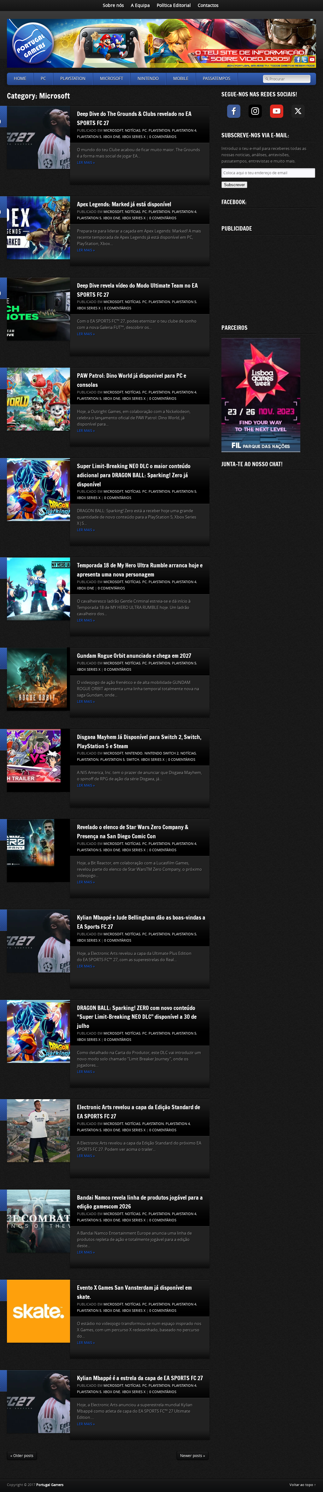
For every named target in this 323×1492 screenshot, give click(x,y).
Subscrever (234, 184)
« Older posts (21, 1456)
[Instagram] (255, 111)
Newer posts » (192, 1456)
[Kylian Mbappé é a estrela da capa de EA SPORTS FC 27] (38, 1401)
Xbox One (111, 137)
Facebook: (234, 202)
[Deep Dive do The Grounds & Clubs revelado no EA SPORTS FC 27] (38, 137)
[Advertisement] (268, 278)
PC (43, 78)
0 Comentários (162, 137)
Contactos (208, 5)
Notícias (132, 131)
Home (20, 78)
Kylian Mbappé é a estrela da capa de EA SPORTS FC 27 (140, 1378)
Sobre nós (113, 5)
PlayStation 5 (89, 137)
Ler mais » (86, 163)
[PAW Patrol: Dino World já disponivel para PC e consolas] (38, 399)
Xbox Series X (133, 137)
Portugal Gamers (49, 1485)
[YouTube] (276, 111)
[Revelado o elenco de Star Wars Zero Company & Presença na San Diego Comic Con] (30, 850)
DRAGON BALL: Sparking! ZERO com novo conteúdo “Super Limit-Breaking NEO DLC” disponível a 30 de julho (137, 1017)
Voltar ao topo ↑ (303, 1485)
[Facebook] (233, 111)
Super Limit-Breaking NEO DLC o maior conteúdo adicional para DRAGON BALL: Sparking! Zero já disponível (134, 475)
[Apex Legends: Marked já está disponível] (38, 227)
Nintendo (148, 78)
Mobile (180, 78)
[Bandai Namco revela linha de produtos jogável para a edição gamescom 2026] (38, 1221)
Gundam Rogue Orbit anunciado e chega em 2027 (134, 655)
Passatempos (216, 78)
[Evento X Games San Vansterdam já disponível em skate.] (38, 1311)
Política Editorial (174, 5)
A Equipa (140, 5)
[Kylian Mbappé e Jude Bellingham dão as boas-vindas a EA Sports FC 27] (38, 941)
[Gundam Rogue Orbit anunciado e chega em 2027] (37, 679)
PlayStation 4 (184, 131)
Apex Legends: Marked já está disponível (124, 204)
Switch (132, 760)
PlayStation (72, 78)
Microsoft (111, 78)
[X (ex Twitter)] (298, 111)
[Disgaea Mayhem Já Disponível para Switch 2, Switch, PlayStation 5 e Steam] (34, 760)
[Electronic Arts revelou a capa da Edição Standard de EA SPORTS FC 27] (38, 1130)
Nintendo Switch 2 (161, 753)
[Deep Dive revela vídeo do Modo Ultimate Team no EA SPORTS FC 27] (38, 309)
